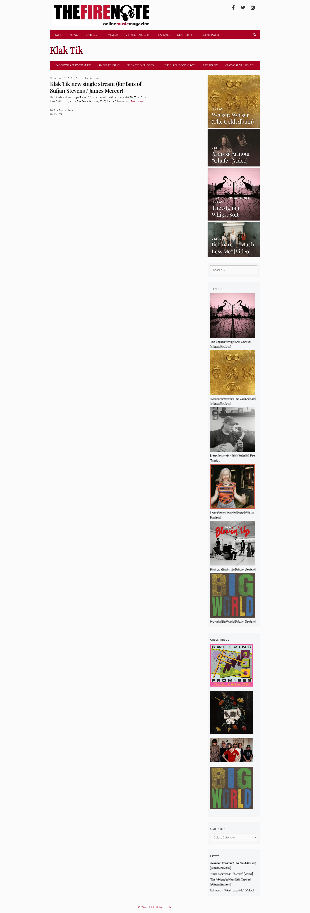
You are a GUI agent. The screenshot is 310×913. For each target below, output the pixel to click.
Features (163, 34)
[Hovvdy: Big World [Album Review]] (231, 807)
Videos (113, 34)
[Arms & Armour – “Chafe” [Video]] (234, 164)
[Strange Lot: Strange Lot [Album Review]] (231, 731)
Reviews (91, 34)
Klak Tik (58, 114)
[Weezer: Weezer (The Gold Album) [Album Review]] (234, 125)
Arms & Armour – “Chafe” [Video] (231, 874)
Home (58, 34)
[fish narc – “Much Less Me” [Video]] (234, 255)
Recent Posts (210, 34)
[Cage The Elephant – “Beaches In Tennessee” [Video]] (231, 760)
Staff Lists (184, 34)
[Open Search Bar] (254, 34)
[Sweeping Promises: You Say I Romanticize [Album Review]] (231, 684)
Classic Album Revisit (239, 65)
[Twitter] (243, 8)
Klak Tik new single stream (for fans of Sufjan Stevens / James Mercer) (96, 87)
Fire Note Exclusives (140, 65)
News (74, 34)
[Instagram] (252, 8)
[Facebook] (233, 8)
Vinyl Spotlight (137, 34)
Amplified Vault (109, 65)
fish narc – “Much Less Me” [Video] (232, 890)
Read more (137, 101)
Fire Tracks (210, 65)
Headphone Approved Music (72, 65)
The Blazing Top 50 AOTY (180, 65)
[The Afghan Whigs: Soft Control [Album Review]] (234, 218)
